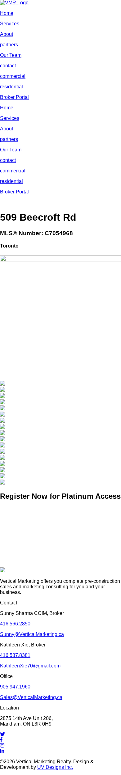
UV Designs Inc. (55, 767)
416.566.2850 (15, 623)
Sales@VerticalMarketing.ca (31, 697)
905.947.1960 (15, 686)
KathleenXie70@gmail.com (30, 665)
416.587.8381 (15, 655)
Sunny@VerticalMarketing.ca (32, 634)
